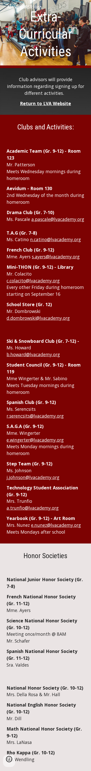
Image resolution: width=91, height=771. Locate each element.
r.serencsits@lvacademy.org (35, 416)
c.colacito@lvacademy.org (33, 281)
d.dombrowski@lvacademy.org (38, 318)
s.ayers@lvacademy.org (56, 257)
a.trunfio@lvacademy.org (33, 508)
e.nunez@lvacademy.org (56, 525)
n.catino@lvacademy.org (55, 239)
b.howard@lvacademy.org (33, 354)
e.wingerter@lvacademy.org (35, 440)
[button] (9, 761)
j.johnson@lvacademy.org (33, 477)
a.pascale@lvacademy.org (57, 219)
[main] (45, 34)
